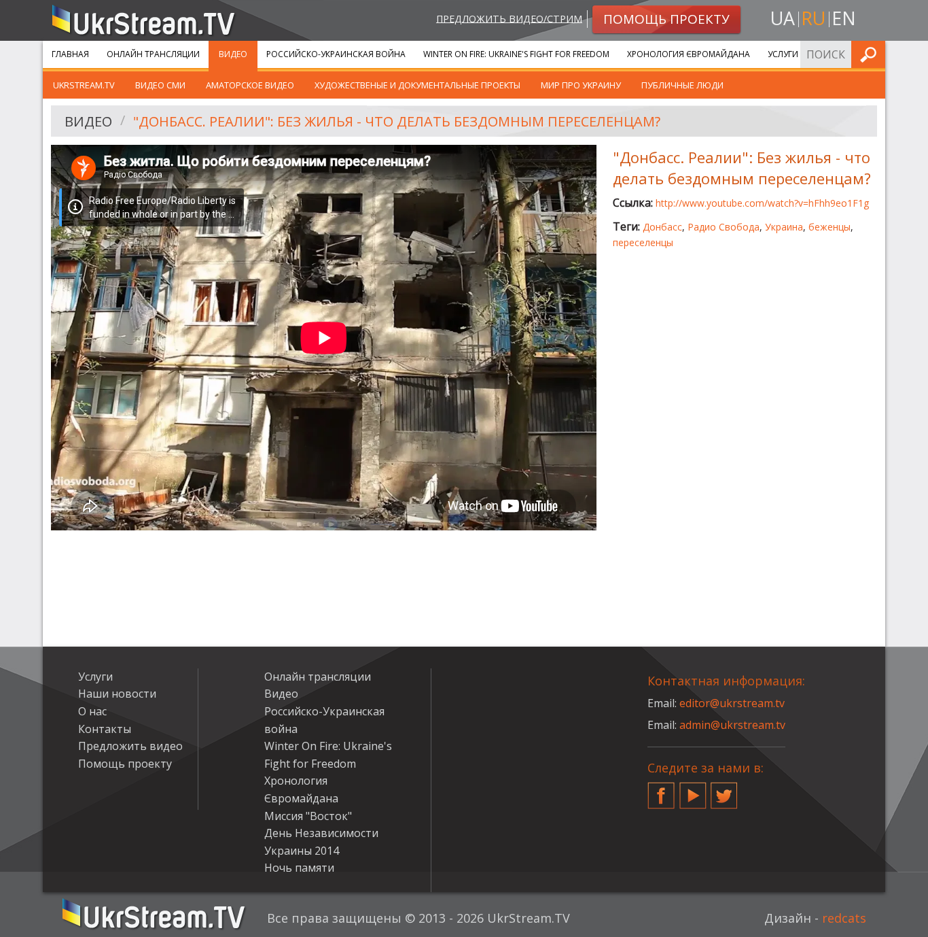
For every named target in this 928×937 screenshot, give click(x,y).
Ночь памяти (299, 867)
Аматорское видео (250, 85)
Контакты (104, 728)
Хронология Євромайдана (688, 54)
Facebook (661, 790)
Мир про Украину (581, 85)
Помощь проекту (125, 763)
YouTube (693, 790)
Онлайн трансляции (153, 54)
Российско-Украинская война (336, 54)
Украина (784, 226)
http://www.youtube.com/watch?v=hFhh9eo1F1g (762, 203)
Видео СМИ (160, 85)
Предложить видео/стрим (509, 18)
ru (813, 18)
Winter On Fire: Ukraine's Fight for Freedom (516, 54)
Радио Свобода (724, 226)
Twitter (724, 790)
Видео (233, 54)
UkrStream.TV (84, 85)
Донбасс (662, 226)
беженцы (829, 226)
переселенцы (643, 242)
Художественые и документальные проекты (417, 85)
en (844, 18)
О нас (92, 711)
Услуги (783, 54)
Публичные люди (682, 85)
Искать (871, 54)
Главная (70, 54)
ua (782, 18)
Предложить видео (130, 745)
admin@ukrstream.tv (732, 724)
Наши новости (117, 693)
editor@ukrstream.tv (732, 703)
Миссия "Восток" (308, 815)
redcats (844, 918)
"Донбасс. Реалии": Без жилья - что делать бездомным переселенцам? (396, 121)
